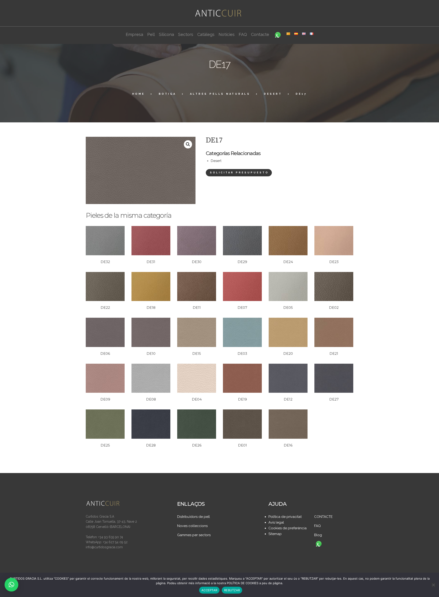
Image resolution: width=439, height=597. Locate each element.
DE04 (197, 399)
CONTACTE (323, 517)
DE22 (105, 307)
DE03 (242, 353)
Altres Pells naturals (220, 93)
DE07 (242, 307)
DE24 (288, 262)
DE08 (151, 399)
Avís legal (276, 522)
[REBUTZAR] (433, 585)
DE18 (151, 307)
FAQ (317, 526)
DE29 (242, 262)
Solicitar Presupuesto (239, 172)
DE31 (151, 262)
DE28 (151, 445)
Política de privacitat (285, 517)
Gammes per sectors (194, 535)
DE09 (105, 399)
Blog (318, 535)
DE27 (334, 399)
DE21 (333, 353)
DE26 (196, 445)
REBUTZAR (232, 590)
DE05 (288, 307)
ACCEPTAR (209, 590)
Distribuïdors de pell (193, 517)
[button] (188, 144)
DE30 (196, 262)
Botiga (167, 93)
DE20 (288, 353)
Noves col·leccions (192, 526)
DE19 (242, 399)
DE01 (242, 445)
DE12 (288, 399)
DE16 (288, 445)
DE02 (334, 307)
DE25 (105, 445)
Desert (273, 93)
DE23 (334, 262)
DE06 (105, 353)
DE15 (196, 353)
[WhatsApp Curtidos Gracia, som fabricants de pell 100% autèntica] (318, 544)
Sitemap (275, 534)
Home (138, 93)
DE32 (105, 262)
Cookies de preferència (287, 528)
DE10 (151, 353)
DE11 (197, 307)
